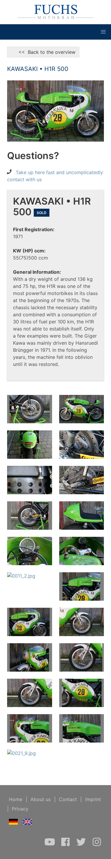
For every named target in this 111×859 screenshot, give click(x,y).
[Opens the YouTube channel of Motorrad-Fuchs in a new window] (50, 845)
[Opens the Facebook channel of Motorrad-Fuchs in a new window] (66, 845)
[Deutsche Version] (13, 823)
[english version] (27, 823)
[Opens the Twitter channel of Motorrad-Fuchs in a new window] (82, 845)
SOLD (41, 212)
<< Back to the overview (43, 52)
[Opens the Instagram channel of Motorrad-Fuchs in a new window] (97, 845)
